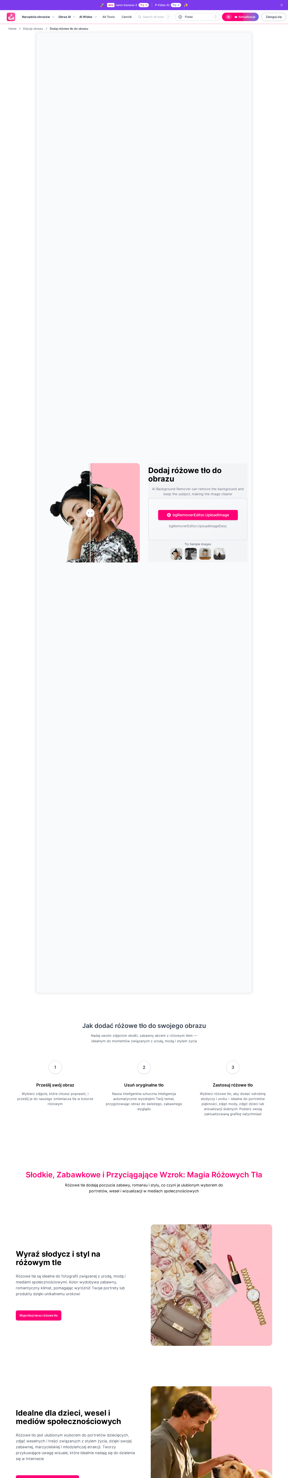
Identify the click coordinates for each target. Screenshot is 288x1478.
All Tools (108, 17)
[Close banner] (282, 5)
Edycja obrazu (33, 28)
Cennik (127, 17)
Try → (143, 5)
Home (12, 28)
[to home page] (11, 17)
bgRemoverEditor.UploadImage (201, 515)
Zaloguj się (274, 17)
